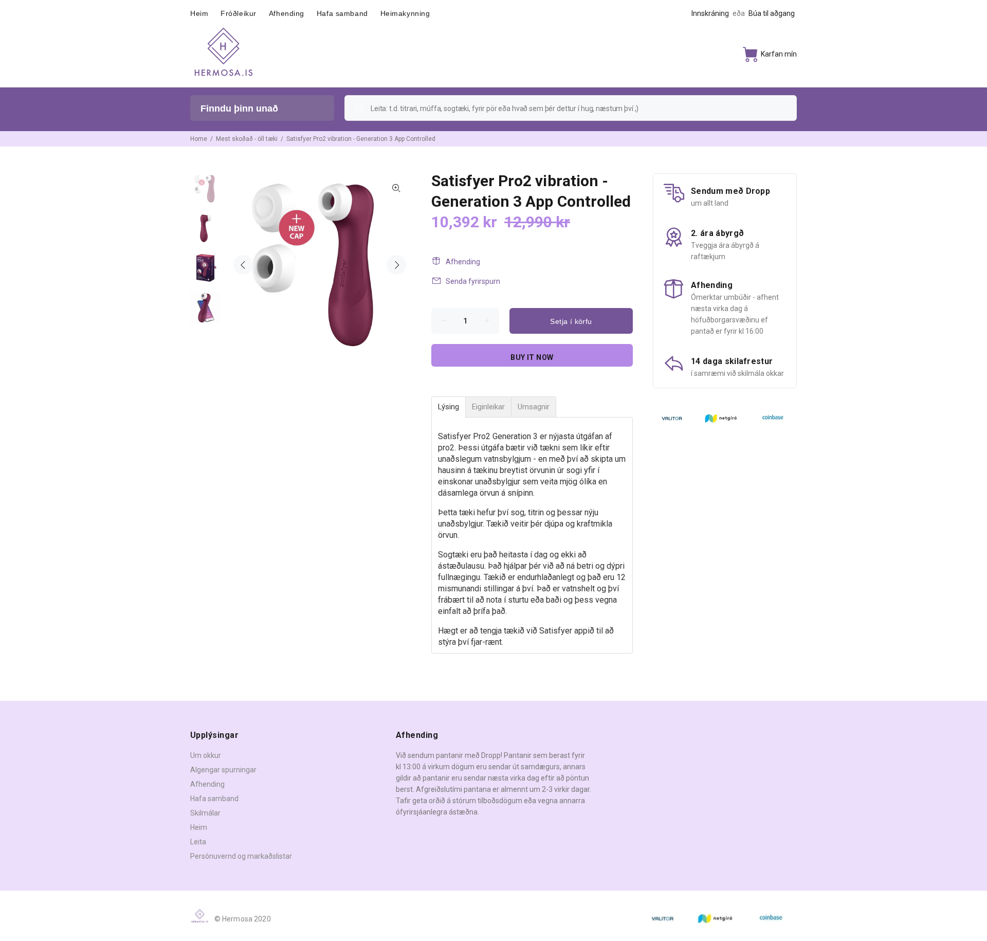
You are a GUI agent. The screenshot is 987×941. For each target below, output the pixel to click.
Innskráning (710, 13)
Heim (198, 827)
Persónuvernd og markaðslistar (241, 856)
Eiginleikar (488, 407)
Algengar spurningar (223, 770)
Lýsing (448, 407)
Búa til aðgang (771, 13)
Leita (198, 842)
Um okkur (205, 755)
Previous (243, 265)
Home (198, 138)
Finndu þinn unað (239, 108)
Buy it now (531, 357)
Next (396, 265)
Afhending (463, 262)
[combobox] (570, 108)
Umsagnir (534, 407)
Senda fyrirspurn (473, 281)
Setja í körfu (571, 321)
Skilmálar (205, 813)
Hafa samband (214, 798)
